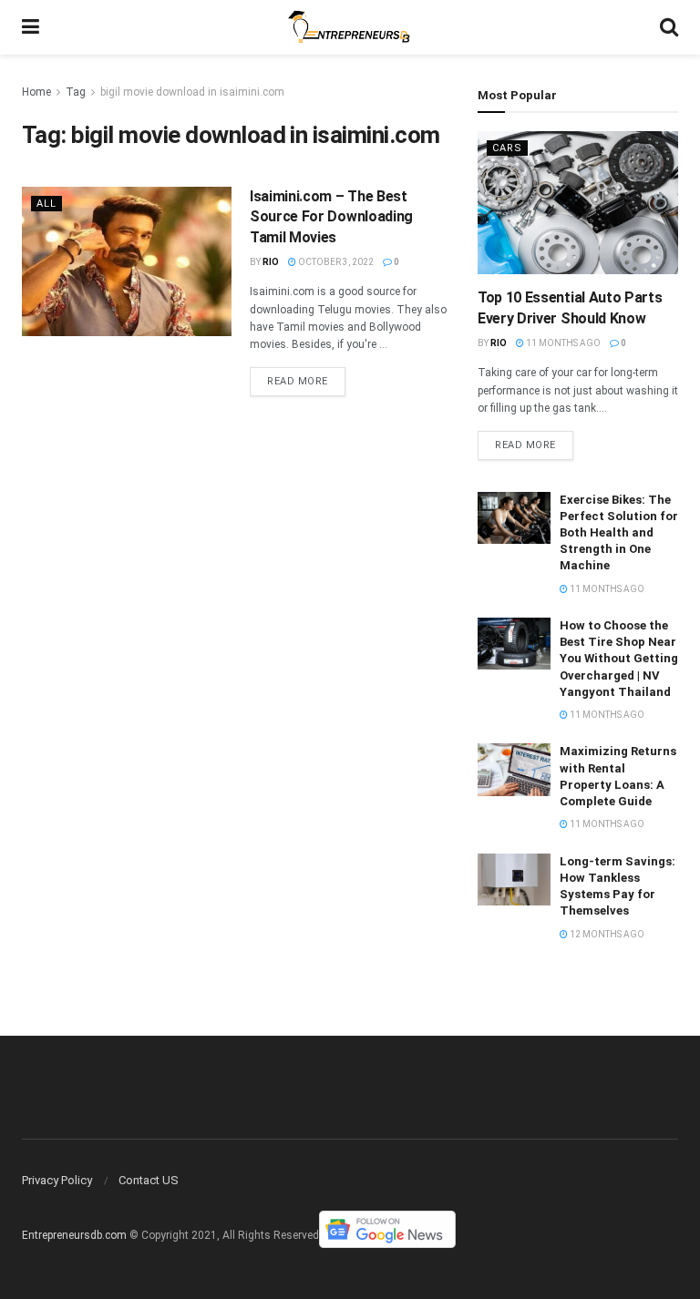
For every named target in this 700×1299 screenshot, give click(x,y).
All (46, 204)
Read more (297, 381)
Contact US (148, 1180)
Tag (76, 92)
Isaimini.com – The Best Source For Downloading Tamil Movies (331, 217)
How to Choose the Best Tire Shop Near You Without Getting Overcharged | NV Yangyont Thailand (619, 659)
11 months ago (562, 343)
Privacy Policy (57, 1180)
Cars (507, 148)
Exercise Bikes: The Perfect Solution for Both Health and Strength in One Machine (619, 533)
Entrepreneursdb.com (74, 1236)
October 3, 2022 (335, 262)
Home (36, 92)
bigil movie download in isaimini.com (192, 92)
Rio (270, 262)
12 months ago (606, 934)
